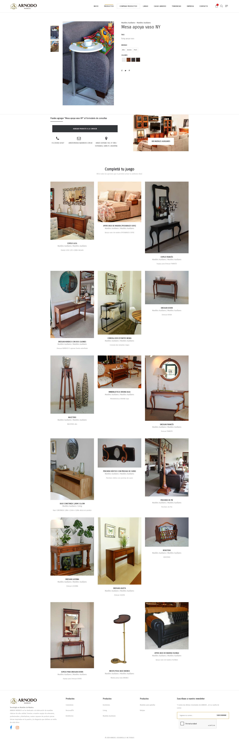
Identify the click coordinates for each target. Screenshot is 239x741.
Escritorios (106, 705)
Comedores (69, 705)
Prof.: (135, 50)
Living (105, 710)
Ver (161, 141)
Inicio (96, 6)
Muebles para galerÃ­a (147, 705)
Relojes (142, 710)
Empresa (190, 6)
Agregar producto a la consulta (85, 129)
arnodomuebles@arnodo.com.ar (80, 143)
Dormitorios (69, 716)
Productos (109, 6)
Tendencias (176, 6)
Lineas (145, 6)
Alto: (123, 50)
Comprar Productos (128, 6)
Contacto (204, 6)
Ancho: (129, 50)
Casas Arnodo (160, 6)
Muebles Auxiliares (109, 716)
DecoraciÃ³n (70, 710)
